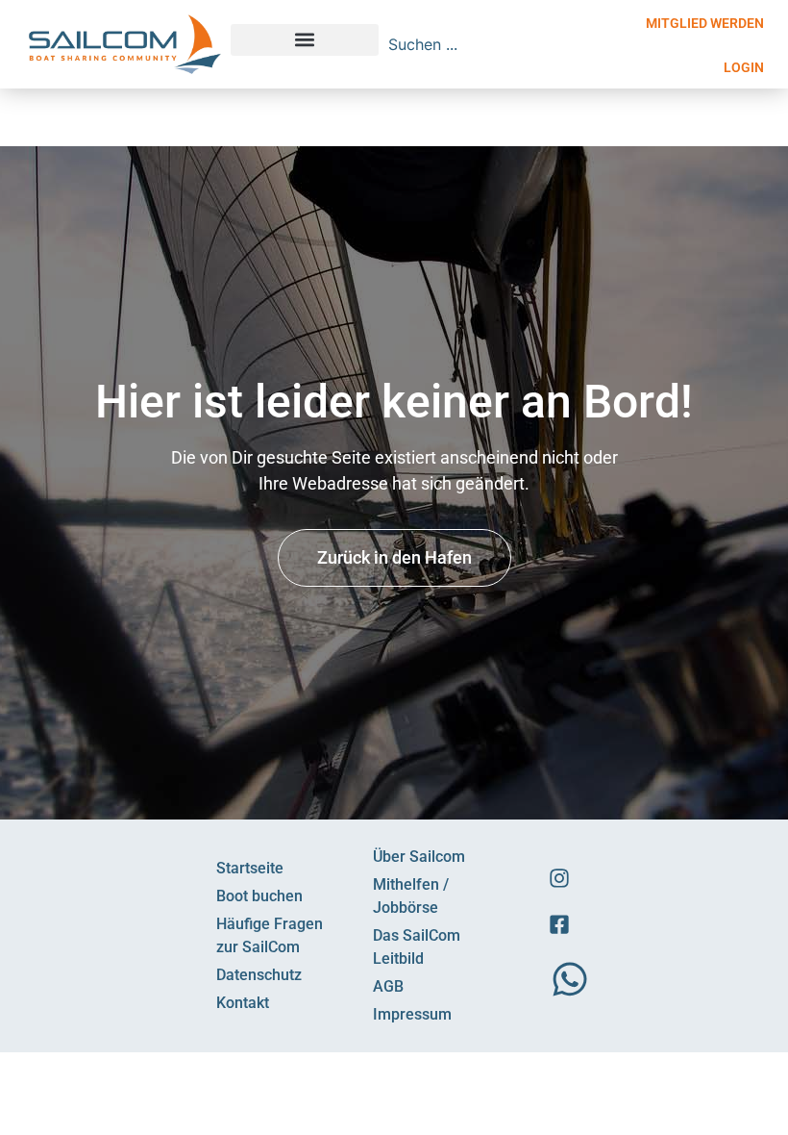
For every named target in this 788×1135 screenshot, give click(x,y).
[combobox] (491, 44)
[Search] (612, 44)
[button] (305, 40)
